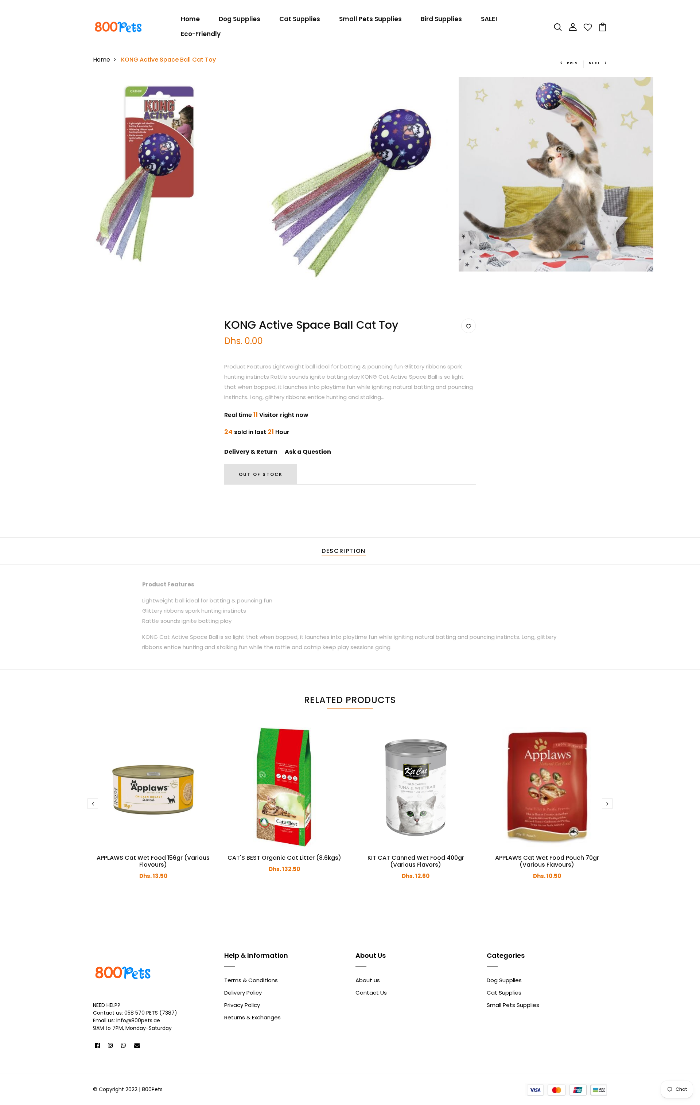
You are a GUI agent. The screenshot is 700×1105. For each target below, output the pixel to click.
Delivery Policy (243, 992)
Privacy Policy (242, 1005)
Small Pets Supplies (370, 19)
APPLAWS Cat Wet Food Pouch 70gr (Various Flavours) (547, 861)
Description (344, 551)
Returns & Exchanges (252, 1017)
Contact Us (371, 992)
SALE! (489, 19)
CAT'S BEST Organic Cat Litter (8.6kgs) (284, 858)
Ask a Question (308, 452)
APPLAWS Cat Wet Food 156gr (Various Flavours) (153, 861)
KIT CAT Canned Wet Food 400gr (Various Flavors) (416, 861)
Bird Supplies (441, 19)
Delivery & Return (250, 452)
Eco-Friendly (201, 34)
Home (190, 19)
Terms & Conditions (251, 980)
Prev (572, 63)
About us (367, 980)
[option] (145, 174)
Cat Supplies (299, 19)
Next (594, 63)
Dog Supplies (239, 19)
